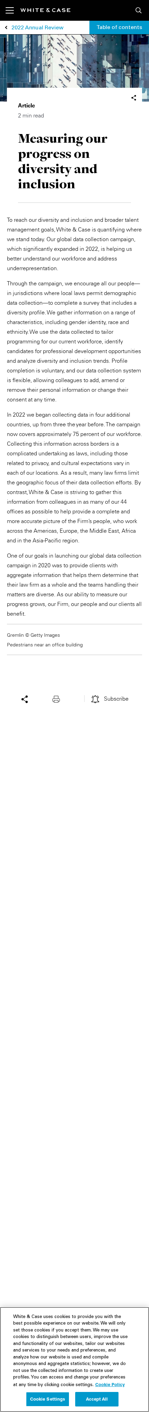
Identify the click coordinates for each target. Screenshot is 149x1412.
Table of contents (119, 27)
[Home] (45, 10)
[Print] (57, 698)
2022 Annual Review (37, 28)
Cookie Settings (47, 1399)
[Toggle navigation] (13, 10)
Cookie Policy (110, 1384)
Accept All (97, 1399)
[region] (74, 1359)
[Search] (138, 10)
